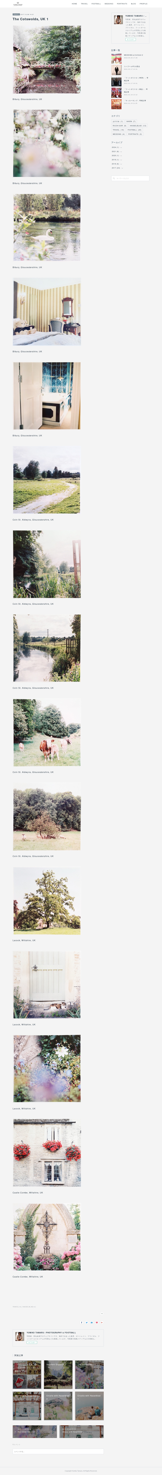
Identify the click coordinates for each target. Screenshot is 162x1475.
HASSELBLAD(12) (29, 1307)
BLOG (133, 4)
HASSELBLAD (138, 125)
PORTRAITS (122, 4)
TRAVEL (84, 4)
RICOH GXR (119, 125)
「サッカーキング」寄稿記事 (135, 100)
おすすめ (118, 121)
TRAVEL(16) (17, 1307)
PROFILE (143, 4)
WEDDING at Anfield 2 (133, 55)
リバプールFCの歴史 (132, 66)
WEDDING (109, 4)
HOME (74, 4)
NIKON (131, 121)
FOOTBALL (96, 4)
